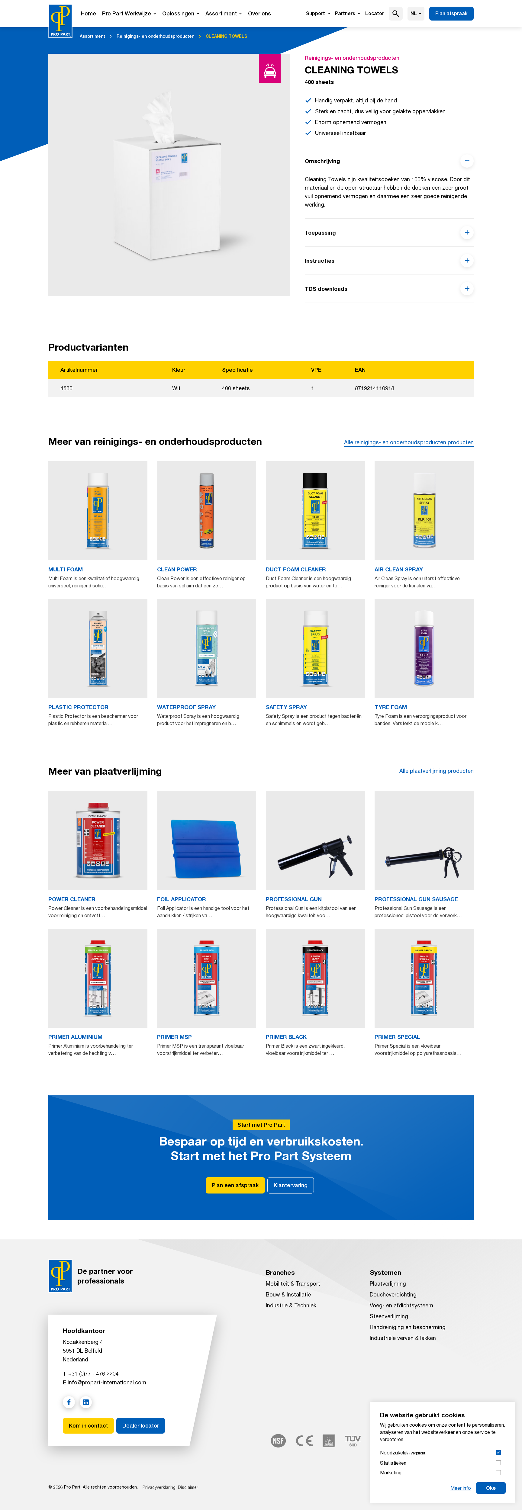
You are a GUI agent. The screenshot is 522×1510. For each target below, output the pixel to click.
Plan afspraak (451, 13)
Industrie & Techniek (291, 1305)
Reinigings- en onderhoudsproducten (155, 36)
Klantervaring (291, 1185)
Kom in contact (88, 1425)
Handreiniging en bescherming (408, 1327)
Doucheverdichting (393, 1294)
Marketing (390, 1472)
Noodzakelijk (403, 1452)
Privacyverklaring (159, 1487)
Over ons (259, 13)
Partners (345, 13)
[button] (396, 14)
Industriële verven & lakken (403, 1338)
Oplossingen (178, 13)
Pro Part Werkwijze (126, 13)
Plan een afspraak (235, 1185)
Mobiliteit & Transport (293, 1283)
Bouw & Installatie (288, 1294)
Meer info (460, 1488)
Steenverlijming (389, 1316)
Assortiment (221, 13)
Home (88, 13)
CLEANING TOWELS (226, 36)
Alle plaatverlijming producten (436, 770)
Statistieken (393, 1463)
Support (315, 13)
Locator (374, 13)
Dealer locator (140, 1425)
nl (414, 13)
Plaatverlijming (388, 1283)
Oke (491, 1488)
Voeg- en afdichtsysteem (401, 1305)
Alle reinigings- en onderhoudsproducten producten (409, 442)
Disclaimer (188, 1487)
